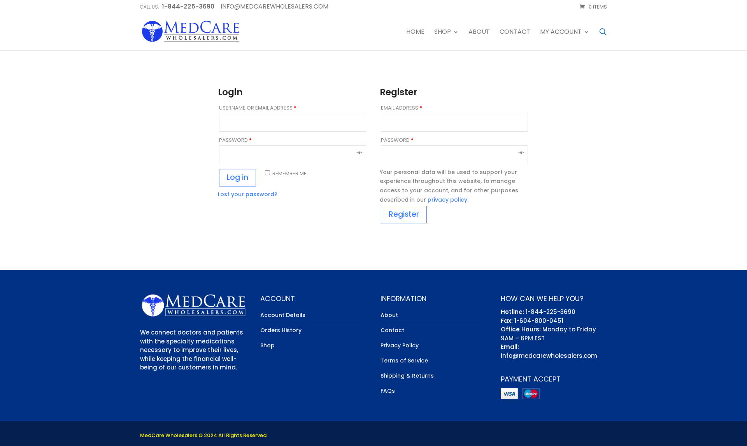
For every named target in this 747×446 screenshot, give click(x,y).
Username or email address (257, 107)
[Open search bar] (603, 31)
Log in (237, 177)
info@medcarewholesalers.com (549, 356)
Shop (442, 32)
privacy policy (447, 200)
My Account (561, 32)
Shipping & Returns (407, 376)
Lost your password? (247, 194)
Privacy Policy (400, 345)
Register (404, 214)
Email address (401, 107)
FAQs (388, 391)
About (479, 32)
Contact (515, 32)
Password (235, 140)
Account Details (282, 315)
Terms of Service (404, 360)
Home (415, 32)
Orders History (281, 330)
